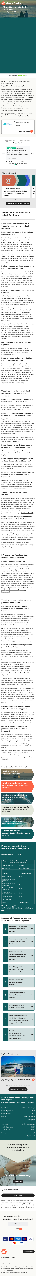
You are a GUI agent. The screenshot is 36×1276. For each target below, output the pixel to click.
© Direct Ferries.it (5, 1263)
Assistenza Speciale (27, 513)
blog (22, 383)
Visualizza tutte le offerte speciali (18, 203)
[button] (19, 929)
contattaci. (10, 1270)
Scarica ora (18, 1181)
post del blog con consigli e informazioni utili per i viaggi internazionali (16, 590)
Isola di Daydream (7, 83)
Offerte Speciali (24, 278)
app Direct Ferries (26, 673)
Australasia (12, 81)
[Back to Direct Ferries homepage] (11, 3)
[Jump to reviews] (18, 76)
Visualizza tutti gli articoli (18, 1089)
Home (3, 81)
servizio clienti (14, 509)
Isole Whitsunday (24, 81)
